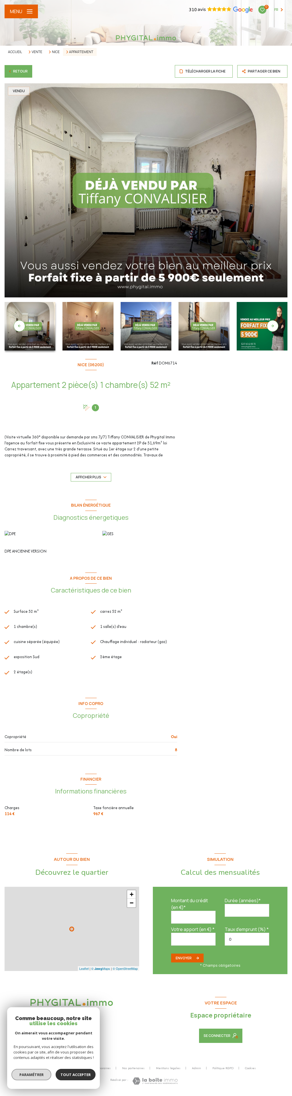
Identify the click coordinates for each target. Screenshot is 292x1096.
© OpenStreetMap (125, 968)
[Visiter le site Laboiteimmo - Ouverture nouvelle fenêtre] (155, 1081)
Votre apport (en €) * (192, 929)
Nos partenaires (133, 1068)
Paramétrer (31, 1074)
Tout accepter (75, 1074)
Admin (196, 1068)
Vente (37, 52)
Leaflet (84, 968)
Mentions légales (168, 1068)
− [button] (131, 902)
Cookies (250, 1068)
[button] (272, 326)
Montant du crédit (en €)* (189, 903)
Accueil (15, 51)
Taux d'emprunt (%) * (247, 929)
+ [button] (131, 894)
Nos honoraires (100, 1068)
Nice (56, 52)
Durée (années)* (243, 900)
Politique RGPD (223, 1068)
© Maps (100, 968)
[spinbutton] (247, 939)
